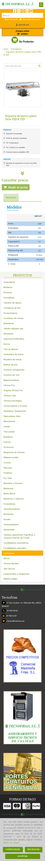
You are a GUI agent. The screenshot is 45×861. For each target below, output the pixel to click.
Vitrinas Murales (11, 563)
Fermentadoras (10, 313)
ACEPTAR (22, 856)
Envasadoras (9, 503)
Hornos (7, 343)
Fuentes (7, 441)
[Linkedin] (27, 11)
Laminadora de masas (14, 354)
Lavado (7, 426)
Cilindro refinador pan (13, 328)
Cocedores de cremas (14, 318)
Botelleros (8, 436)
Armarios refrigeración (14, 369)
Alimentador (9, 529)
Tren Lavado (9, 431)
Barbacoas (8, 488)
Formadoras (9, 297)
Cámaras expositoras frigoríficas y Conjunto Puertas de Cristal (19, 536)
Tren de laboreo (11, 349)
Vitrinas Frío (9, 385)
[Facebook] (14, 11)
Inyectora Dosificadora (14, 338)
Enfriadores (9, 553)
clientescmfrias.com (30, 19)
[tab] (11, 197)
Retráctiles (9, 514)
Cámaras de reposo (12, 302)
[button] (22, 24)
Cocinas (7, 462)
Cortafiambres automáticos (16, 542)
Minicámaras (9, 421)
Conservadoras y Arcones (15, 405)
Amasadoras (9, 282)
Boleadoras (9, 323)
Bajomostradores (11, 380)
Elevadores (9, 333)
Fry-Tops (8, 477)
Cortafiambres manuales (15, 547)
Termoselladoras (11, 524)
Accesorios (9, 447)
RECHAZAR (33, 849)
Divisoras (8, 292)
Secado (7, 519)
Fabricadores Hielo (12, 416)
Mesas (7, 558)
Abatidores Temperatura (15, 410)
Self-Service (9, 568)
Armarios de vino (11, 374)
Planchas (8, 467)
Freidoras (8, 472)
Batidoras (8, 287)
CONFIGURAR (13, 849)
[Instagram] (23, 11)
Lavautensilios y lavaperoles (16, 573)
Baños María (9, 493)
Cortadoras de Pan (12, 307)
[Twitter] (18, 11)
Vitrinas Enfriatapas (13, 400)
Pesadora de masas (13, 359)
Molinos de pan (11, 364)
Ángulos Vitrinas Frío (13, 390)
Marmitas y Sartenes (13, 483)
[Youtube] (31, 11)
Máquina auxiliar (11, 457)
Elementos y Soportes (14, 498)
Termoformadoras (12, 508)
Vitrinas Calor (10, 395)
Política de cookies (11, 842)
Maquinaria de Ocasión (14, 452)
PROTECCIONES (10, 578)
